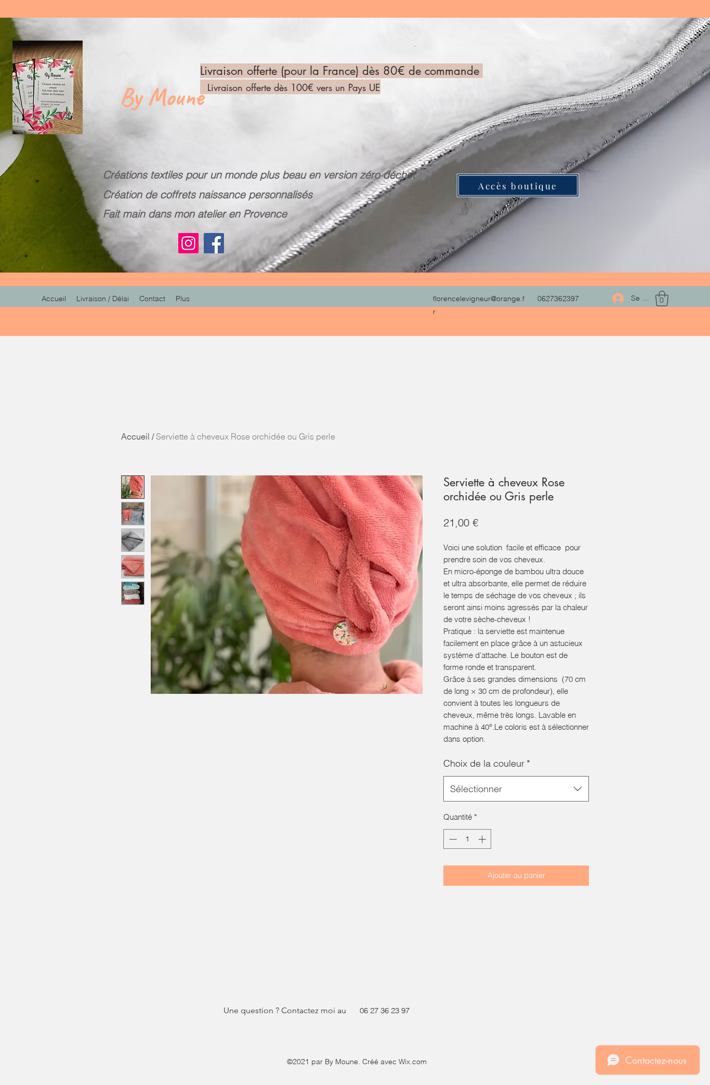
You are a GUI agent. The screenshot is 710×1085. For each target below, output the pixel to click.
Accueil (135, 436)
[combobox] (516, 789)
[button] (661, 298)
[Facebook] (214, 243)
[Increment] (483, 839)
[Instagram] (188, 243)
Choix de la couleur (486, 763)
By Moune (164, 96)
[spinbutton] (467, 839)
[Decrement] (452, 839)
